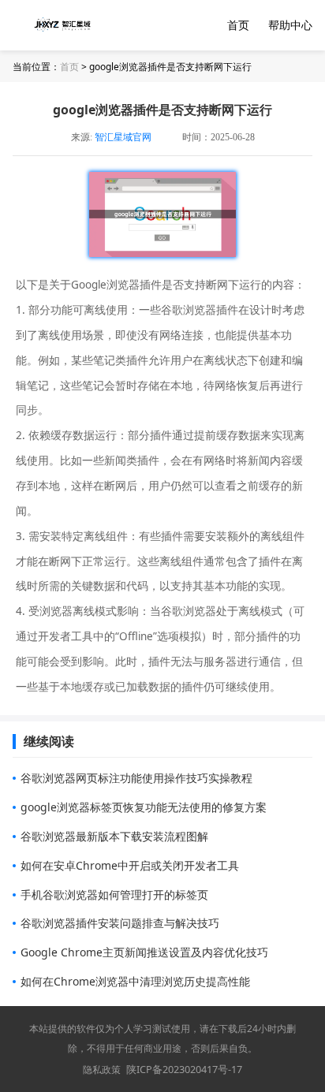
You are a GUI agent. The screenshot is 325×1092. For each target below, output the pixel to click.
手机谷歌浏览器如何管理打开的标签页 (114, 894)
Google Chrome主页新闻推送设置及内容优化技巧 (144, 952)
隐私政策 (102, 1069)
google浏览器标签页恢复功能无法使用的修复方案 (144, 806)
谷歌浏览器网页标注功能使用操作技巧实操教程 (136, 777)
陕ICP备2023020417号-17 (184, 1069)
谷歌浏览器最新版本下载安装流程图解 (114, 836)
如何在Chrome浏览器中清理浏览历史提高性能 (135, 981)
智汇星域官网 (123, 137)
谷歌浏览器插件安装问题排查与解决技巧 (120, 922)
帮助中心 (290, 24)
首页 (238, 24)
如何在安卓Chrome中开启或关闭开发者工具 (130, 865)
